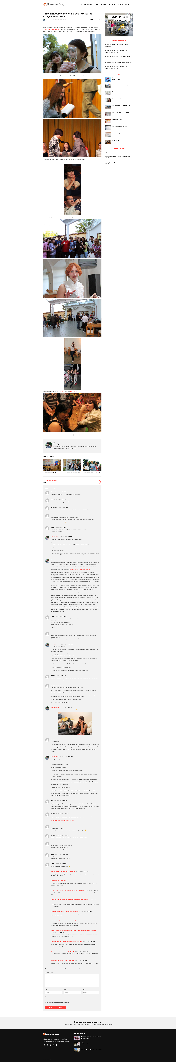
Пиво (44, 482)
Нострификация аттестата (119, 126)
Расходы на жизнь (117, 92)
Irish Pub (61, 391)
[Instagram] (53, 1045)
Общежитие (115, 140)
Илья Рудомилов (49, 19)
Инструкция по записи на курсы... (121, 85)
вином (77, 217)
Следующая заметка (50, 480)
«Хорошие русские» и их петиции (124, 62)
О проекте (120, 4)
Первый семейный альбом (111, 152)
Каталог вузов (111, 4)
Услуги (96, 4)
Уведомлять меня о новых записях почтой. (57, 1002)
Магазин (103, 4)
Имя (46, 989)
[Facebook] (44, 1045)
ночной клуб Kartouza (75, 391)
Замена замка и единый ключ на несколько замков (117, 156)
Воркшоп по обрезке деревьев (112, 154)
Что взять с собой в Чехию (119, 98)
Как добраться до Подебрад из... (121, 105)
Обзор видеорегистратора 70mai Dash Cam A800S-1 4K (118, 162)
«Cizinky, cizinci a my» (79, 76)
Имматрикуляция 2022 (49, 472)
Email (66, 989)
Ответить (64, 491)
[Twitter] (47, 1045)
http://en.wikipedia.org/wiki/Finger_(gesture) (80, 569)
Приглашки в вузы (117, 119)
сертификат (70, 435)
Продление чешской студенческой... (122, 112)
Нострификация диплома (119, 133)
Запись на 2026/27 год (86, 4)
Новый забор (108, 160)
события (77, 435)
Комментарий (49, 972)
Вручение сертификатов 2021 (91, 472)
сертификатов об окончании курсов (51, 29)
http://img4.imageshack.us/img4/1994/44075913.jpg (62, 820)
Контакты (127, 4)
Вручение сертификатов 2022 (71, 472)
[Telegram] (56, 1045)
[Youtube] (50, 1045)
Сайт (84, 989)
